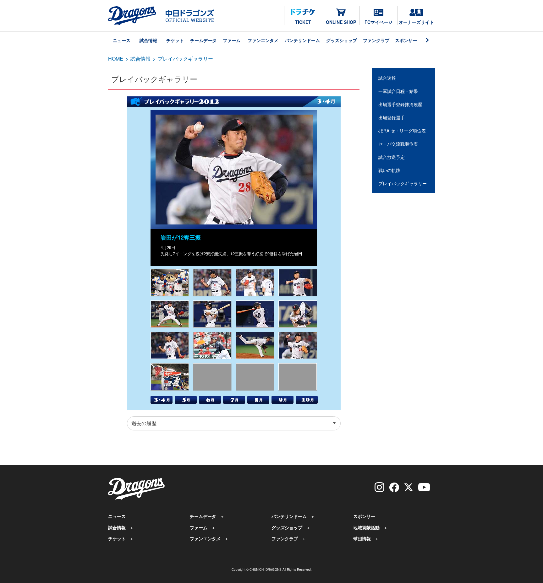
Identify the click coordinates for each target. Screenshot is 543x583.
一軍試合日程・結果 (398, 91)
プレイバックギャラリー (402, 183)
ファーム (231, 40)
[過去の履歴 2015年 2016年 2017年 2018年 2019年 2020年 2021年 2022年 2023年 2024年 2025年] (234, 423)
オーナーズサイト (416, 22)
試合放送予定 (391, 157)
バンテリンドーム (302, 40)
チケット (175, 40)
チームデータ (203, 40)
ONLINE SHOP (341, 22)
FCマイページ (378, 22)
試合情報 (148, 40)
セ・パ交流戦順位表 (398, 144)
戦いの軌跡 (389, 170)
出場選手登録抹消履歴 (400, 104)
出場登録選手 (391, 117)
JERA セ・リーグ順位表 (402, 130)
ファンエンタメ (263, 40)
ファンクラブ (376, 40)
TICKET (303, 22)
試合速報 (387, 78)
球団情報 (362, 538)
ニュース (121, 40)
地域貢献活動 (366, 527)
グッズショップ (341, 40)
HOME (115, 58)
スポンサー (406, 40)
